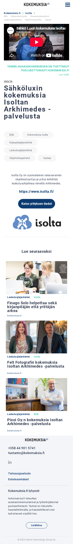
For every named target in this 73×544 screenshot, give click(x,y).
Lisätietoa (36, 525)
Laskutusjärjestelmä (12, 20)
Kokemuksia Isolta (19, 16)
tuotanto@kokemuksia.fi (26, 453)
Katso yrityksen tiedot (36, 204)
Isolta (28, 13)
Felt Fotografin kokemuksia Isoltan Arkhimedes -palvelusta (35, 364)
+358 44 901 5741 (22, 448)
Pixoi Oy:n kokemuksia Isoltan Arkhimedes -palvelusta (35, 422)
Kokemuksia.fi (12, 13)
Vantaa (48, 20)
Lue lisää (64, 74)
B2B (5, 16)
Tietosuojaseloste (19, 473)
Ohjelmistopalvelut (33, 20)
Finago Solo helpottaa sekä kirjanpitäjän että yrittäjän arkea (32, 307)
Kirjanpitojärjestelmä (39, 16)
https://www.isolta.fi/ (36, 191)
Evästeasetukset (18, 479)
